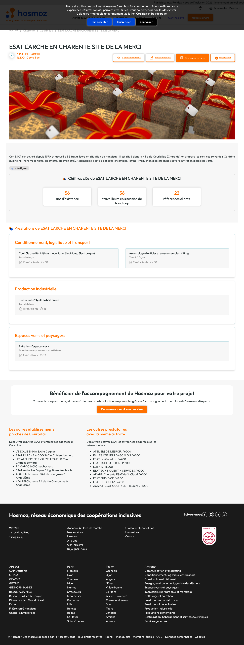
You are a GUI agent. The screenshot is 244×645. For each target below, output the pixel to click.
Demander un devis (195, 58)
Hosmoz (72, 536)
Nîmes (110, 583)
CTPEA (13, 575)
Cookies (141, 13)
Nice (70, 583)
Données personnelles (178, 636)
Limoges (111, 612)
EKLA (12, 604)
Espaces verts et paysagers (162, 587)
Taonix (109, 636)
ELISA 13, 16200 (103, 466)
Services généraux (156, 621)
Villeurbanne (114, 587)
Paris (70, 566)
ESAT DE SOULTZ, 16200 (108, 482)
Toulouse (72, 579)
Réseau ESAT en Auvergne (25, 596)
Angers (110, 579)
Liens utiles (132, 532)
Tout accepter (99, 22)
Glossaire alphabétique (139, 528)
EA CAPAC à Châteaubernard (34, 466)
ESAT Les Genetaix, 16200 (109, 459)
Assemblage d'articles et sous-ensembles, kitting (106, 160)
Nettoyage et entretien (159, 596)
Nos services (75, 532)
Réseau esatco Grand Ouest (26, 600)
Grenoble (112, 570)
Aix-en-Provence (116, 596)
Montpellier (74, 596)
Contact (130, 536)
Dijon (109, 575)
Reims (71, 612)
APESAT (14, 566)
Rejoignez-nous (77, 548)
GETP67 (14, 583)
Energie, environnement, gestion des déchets (172, 583)
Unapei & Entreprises (22, 612)
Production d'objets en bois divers (159, 160)
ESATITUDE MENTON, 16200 (111, 463)
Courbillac (46, 30)
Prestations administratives (161, 600)
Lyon (70, 575)
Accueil (13, 30)
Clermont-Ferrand (117, 600)
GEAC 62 (15, 579)
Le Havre (73, 616)
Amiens (110, 616)
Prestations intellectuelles (160, 604)
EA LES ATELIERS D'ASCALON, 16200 (116, 455)
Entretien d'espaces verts (196, 160)
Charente (29, 30)
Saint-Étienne (75, 621)
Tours (109, 608)
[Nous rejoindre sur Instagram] (212, 514)
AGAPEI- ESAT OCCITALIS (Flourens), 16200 (120, 485)
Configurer (146, 22)
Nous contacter (163, 57)
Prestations (225, 57)
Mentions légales (143, 636)
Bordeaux (73, 600)
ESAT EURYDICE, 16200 (108, 478)
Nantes (71, 587)
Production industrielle (158, 608)
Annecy (110, 621)
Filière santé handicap (23, 608)
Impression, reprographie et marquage (169, 591)
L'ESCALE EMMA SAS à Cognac (35, 451)
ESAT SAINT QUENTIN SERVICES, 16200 (118, 470)
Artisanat (150, 566)
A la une (72, 540)
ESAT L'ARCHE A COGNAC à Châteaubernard (45, 455)
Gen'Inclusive (75, 544)
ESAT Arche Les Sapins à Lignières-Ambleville (44, 470)
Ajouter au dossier (131, 57)
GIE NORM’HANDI (20, 587)
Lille (69, 604)
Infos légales (21, 168)
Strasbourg (74, 591)
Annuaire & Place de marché (84, 528)
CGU (159, 636)
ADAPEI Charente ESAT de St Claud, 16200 (120, 474)
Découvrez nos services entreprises (122, 409)
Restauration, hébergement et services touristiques (176, 616)
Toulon (110, 566)
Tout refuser (124, 22)
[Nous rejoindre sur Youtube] (225, 514)
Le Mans (111, 591)
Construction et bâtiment (160, 579)
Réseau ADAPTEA (20, 591)
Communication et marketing (163, 570)
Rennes (71, 608)
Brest (109, 604)
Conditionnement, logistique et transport (170, 575)
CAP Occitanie (18, 570)
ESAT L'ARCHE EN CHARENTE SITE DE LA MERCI (89, 30)
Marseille (73, 570)
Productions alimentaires (160, 612)
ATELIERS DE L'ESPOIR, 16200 (112, 451)
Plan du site (123, 636)
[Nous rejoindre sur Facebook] (205, 514)
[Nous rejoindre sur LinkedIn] (218, 514)
